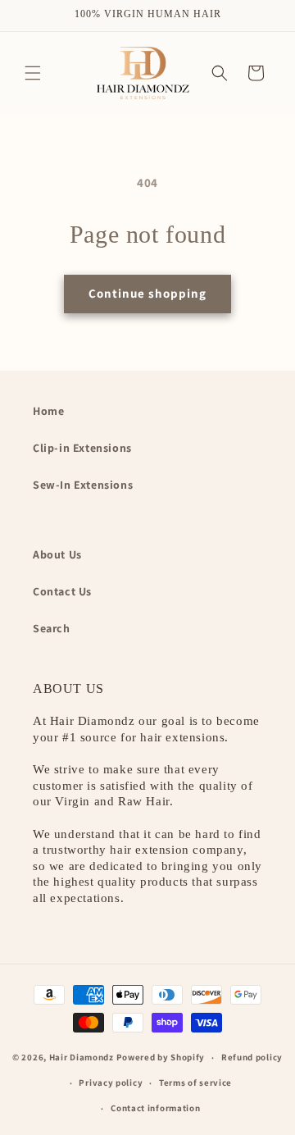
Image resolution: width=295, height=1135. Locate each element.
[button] (33, 73)
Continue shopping (147, 293)
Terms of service (195, 1082)
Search (51, 628)
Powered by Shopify (161, 1057)
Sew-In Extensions (83, 484)
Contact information (155, 1108)
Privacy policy (111, 1082)
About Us (57, 554)
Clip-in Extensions (82, 447)
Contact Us (62, 591)
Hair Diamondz (81, 1057)
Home (48, 410)
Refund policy (252, 1057)
